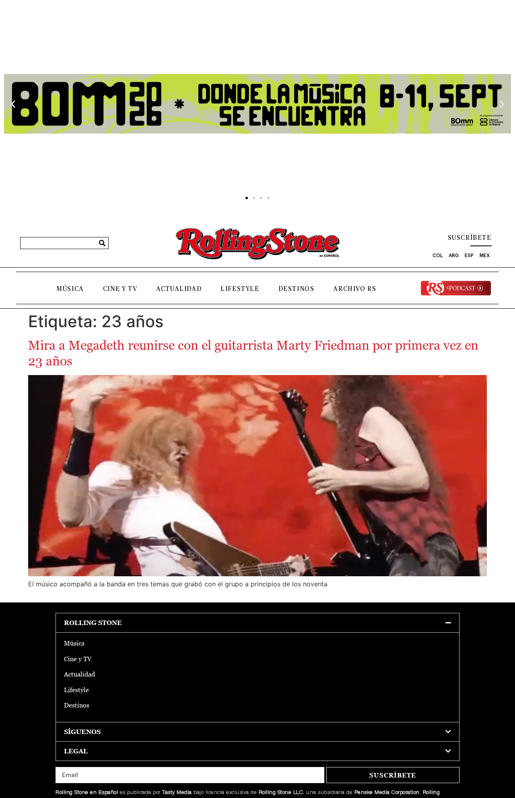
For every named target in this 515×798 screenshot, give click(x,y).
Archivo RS (354, 289)
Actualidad (179, 289)
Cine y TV (120, 289)
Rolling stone (93, 623)
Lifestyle (239, 289)
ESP (469, 255)
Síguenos (82, 732)
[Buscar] (102, 243)
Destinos (296, 289)
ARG (454, 255)
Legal (76, 751)
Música (70, 289)
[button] (13, 104)
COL (438, 255)
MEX (485, 255)
